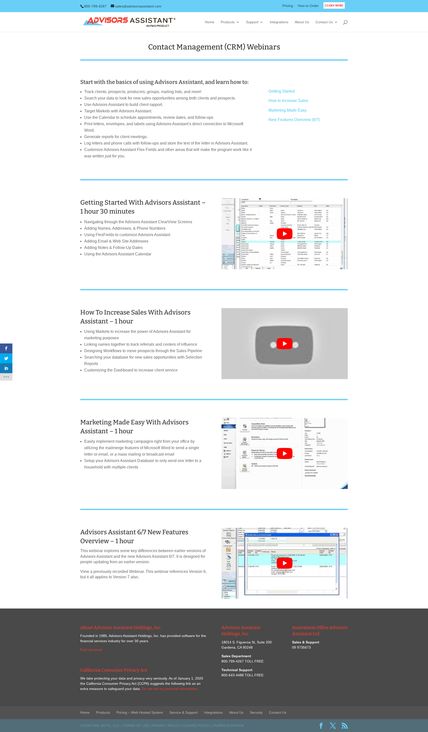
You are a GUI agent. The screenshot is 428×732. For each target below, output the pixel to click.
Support (252, 22)
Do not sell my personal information (169, 689)
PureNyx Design (228, 726)
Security (256, 712)
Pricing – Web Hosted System (139, 712)
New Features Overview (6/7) (294, 120)
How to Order (308, 6)
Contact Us (324, 22)
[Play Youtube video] (284, 233)
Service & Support (183, 712)
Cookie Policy (196, 726)
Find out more (91, 650)
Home (209, 22)
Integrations (279, 22)
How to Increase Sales (288, 100)
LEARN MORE (335, 8)
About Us (302, 22)
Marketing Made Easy (287, 110)
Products (228, 22)
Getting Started (281, 91)
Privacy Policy (166, 726)
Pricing (287, 6)
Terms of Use (136, 726)
